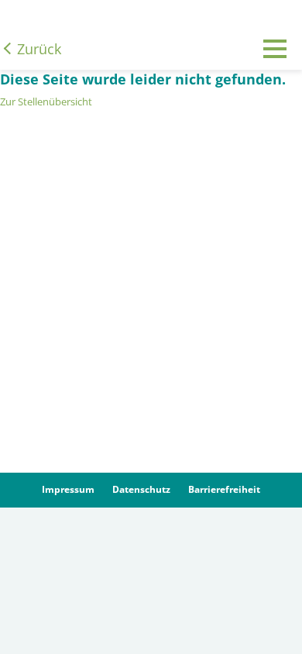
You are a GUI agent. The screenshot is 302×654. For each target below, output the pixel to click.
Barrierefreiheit (224, 489)
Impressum (68, 489)
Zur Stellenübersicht (46, 101)
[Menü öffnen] (275, 60)
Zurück (39, 49)
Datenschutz (141, 489)
